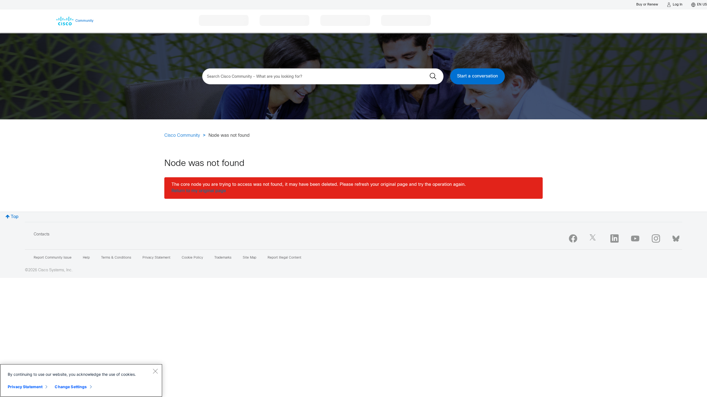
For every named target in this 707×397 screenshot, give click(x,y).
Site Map (249, 257)
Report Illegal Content (284, 257)
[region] (81, 380)
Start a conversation (477, 76)
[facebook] (573, 238)
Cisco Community (182, 135)
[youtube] (635, 238)
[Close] (155, 371)
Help (86, 257)
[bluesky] (676, 237)
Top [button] (15, 217)
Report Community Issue (53, 257)
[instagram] (656, 238)
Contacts (41, 234)
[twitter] (594, 238)
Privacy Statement (25, 386)
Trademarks (222, 257)
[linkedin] (614, 238)
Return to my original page (199, 191)
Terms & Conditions (116, 257)
